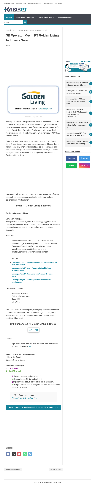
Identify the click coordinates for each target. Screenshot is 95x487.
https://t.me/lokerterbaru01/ (24, 398)
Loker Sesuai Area (45, 17)
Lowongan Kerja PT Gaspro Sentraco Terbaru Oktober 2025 (76, 101)
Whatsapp (72, 165)
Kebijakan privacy (35, 3)
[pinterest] (19, 454)
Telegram (84, 158)
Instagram (85, 165)
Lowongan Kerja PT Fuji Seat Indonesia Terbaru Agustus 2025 (77, 125)
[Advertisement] (33, 65)
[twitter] (14, 454)
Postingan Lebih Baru (13, 469)
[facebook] (8, 454)
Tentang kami (9, 3)
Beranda (9, 17)
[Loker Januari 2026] (15, 9)
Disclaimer (48, 3)
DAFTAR (33, 330)
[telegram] (30, 454)
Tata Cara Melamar (64, 17)
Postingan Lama (55, 469)
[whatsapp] (25, 454)
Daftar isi (58, 3)
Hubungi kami (21, 3)
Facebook (72, 158)
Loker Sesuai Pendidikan (25, 17)
